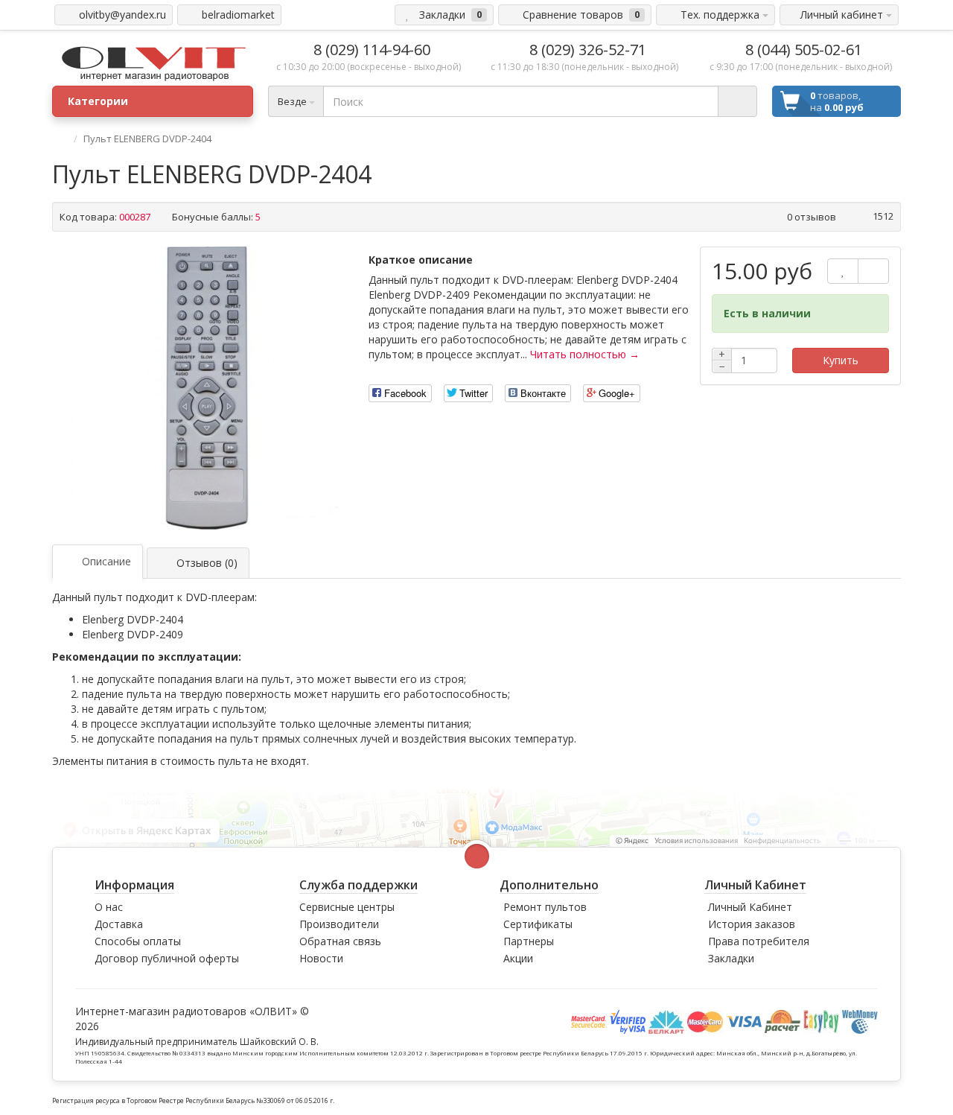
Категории (98, 101)
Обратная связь (340, 941)
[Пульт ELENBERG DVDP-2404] (206, 388)
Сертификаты (538, 924)
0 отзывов (811, 216)
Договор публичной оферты (167, 958)
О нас (109, 907)
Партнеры (528, 941)
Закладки (731, 958)
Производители (339, 924)
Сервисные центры (347, 907)
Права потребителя (758, 941)
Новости (321, 958)
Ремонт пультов (545, 907)
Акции (518, 958)
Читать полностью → (585, 354)
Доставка (119, 924)
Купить (840, 360)
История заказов (751, 924)
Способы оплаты (138, 941)
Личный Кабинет (750, 907)
